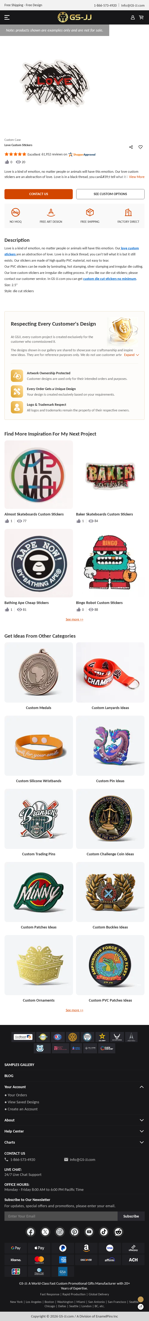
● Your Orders (15, 1095)
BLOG (8, 1075)
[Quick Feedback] (141, 1307)
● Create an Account (21, 1109)
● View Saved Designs (21, 1102)
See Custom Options (110, 194)
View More (136, 177)
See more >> (74, 619)
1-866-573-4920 (22, 1159)
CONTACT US (38, 194)
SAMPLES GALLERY (19, 1064)
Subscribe (131, 1216)
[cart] (141, 17)
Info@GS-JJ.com (82, 1159)
